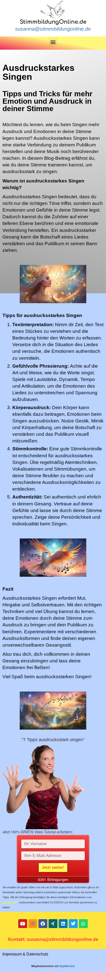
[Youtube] (22, 923)
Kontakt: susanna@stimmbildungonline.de (53, 939)
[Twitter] (73, 923)
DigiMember (67, 966)
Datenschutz (10, 902)
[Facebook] (42, 923)
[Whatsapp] (83, 923)
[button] (53, 42)
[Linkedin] (63, 923)
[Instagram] (32, 923)
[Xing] (53, 923)
